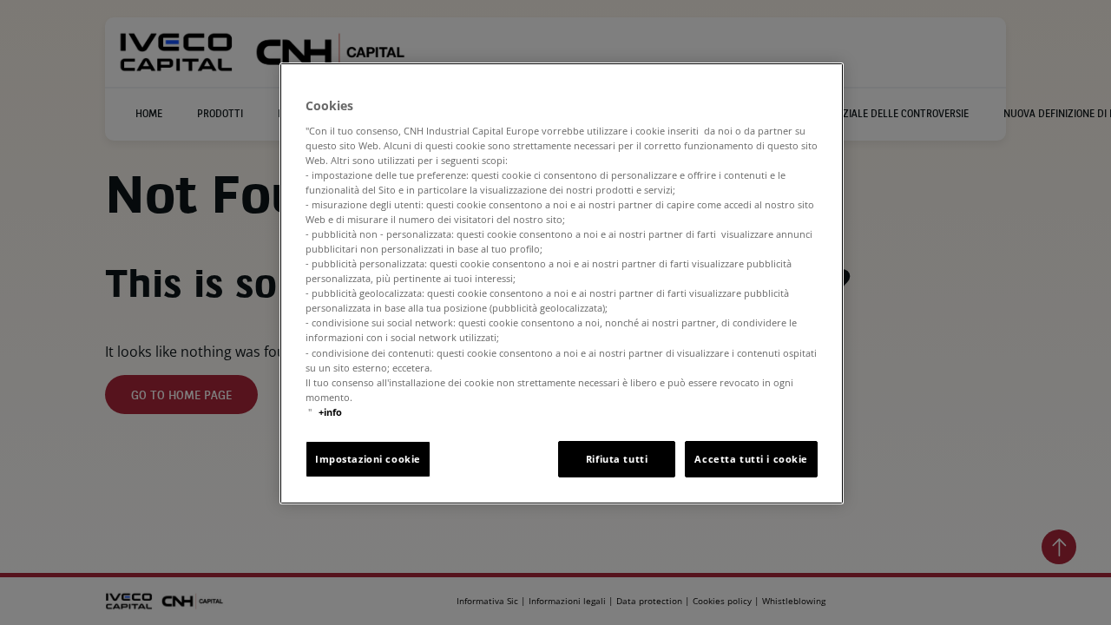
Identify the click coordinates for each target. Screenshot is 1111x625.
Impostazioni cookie (368, 458)
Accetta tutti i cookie (751, 458)
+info (330, 411)
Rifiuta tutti (617, 458)
